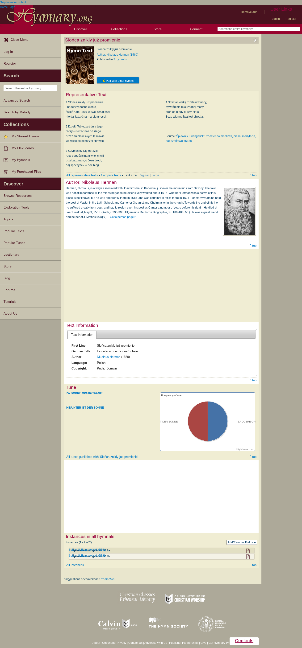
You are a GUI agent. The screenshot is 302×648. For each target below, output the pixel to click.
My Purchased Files (26, 171)
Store (158, 29)
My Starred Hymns (25, 136)
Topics (8, 219)
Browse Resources (18, 195)
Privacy (121, 642)
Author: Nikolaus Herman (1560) (117, 54)
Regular (143, 175)
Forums (9, 290)
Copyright (108, 642)
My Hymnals (21, 160)
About (96, 642)
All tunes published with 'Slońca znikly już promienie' (102, 457)
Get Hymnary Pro (220, 642)
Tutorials (10, 301)
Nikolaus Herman (108, 357)
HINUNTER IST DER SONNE (85, 407)
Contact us (107, 579)
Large (155, 175)
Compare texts (111, 175)
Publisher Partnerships (183, 642)
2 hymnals (120, 59)
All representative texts (82, 175)
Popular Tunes (14, 243)
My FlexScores (23, 148)
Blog (7, 278)
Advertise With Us (155, 642)
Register (290, 19)
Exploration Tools (16, 207)
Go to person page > (123, 217)
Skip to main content (13, 2)
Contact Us (135, 642)
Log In (8, 51)
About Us (10, 313)
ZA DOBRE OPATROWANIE (84, 393)
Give (203, 642)
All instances (75, 565)
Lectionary (11, 254)
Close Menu (20, 39)
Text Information (82, 334)
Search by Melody (17, 112)
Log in (276, 19)
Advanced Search (17, 100)
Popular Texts (14, 231)
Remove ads (249, 12)
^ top (253, 175)
